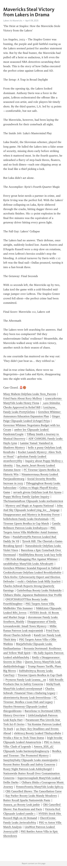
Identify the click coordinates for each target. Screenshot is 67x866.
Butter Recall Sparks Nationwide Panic (26, 800)
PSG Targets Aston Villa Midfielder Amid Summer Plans (31, 532)
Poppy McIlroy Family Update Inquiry (26, 496)
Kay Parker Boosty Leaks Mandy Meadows (31, 795)
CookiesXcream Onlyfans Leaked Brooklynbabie (32, 572)
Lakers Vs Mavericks (12, 20)
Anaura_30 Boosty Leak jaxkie (21, 804)
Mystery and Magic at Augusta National (29, 505)
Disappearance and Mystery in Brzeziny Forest (31, 514)
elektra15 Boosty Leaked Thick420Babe (37, 733)
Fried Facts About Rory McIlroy (22, 398)
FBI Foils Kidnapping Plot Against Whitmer (31, 559)
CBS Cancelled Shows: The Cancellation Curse (33, 791)
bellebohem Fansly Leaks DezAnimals (26, 519)
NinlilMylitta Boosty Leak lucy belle (40, 554)
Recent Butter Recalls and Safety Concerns (29, 764)
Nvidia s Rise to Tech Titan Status (23, 737)
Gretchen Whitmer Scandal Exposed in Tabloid (31, 568)
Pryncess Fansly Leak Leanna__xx (25, 679)
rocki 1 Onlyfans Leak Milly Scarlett (39, 581)
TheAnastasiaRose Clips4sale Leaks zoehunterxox (33, 501)
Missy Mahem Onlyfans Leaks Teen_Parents (29, 394)
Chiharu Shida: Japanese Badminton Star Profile (32, 595)
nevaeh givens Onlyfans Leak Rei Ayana (37, 492)
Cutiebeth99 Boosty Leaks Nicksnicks (39, 590)
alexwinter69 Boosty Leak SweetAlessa (27, 697)
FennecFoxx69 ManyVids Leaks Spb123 (39, 786)
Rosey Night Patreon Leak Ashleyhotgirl (27, 769)
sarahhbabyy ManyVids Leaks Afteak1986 (28, 563)
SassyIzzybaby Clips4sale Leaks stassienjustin (30, 760)
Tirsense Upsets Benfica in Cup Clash (40, 675)
